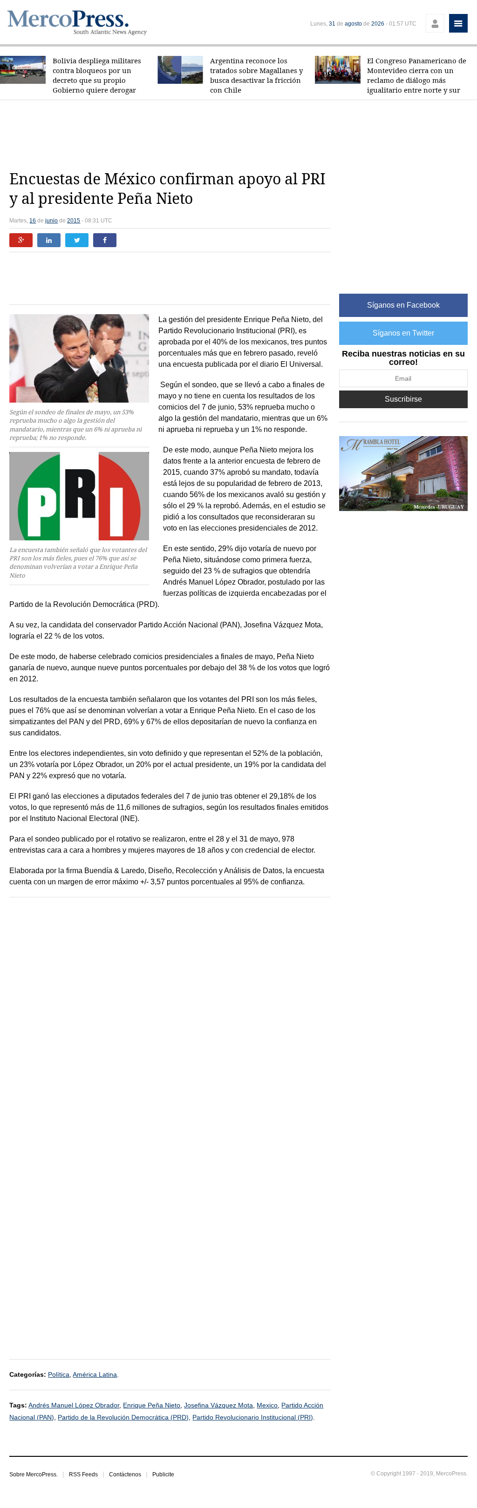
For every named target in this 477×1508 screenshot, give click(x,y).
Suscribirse (403, 399)
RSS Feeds (83, 1474)
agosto (353, 23)
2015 (73, 220)
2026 (377, 23)
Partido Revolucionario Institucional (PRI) (252, 1417)
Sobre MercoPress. (33, 1474)
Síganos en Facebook (403, 305)
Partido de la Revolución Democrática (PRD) (123, 1417)
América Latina (95, 1374)
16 (32, 220)
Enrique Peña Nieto (151, 1405)
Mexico (267, 1405)
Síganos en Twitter (403, 333)
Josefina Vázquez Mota (218, 1405)
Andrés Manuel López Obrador (73, 1405)
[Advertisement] (238, 135)
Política (58, 1374)
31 (332, 23)
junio (51, 220)
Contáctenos (125, 1474)
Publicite (163, 1474)
